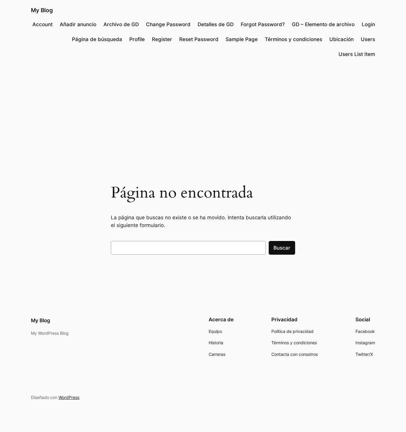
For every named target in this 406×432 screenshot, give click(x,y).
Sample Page (242, 39)
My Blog (42, 10)
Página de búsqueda (97, 39)
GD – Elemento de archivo (323, 24)
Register (162, 39)
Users (368, 39)
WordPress (69, 397)
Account (42, 24)
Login (368, 24)
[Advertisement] (203, 111)
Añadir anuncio (78, 24)
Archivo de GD (121, 24)
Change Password (168, 24)
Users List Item (357, 54)
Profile (137, 39)
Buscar (281, 248)
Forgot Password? (263, 24)
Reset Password (198, 39)
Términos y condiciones (293, 39)
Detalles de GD (216, 24)
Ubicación (341, 39)
